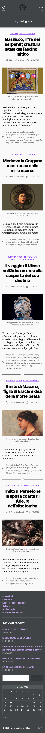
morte (39, 470)
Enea (36, 355)
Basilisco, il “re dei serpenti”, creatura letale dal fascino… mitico (23, 47)
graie (36, 239)
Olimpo (9, 473)
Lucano (9, 137)
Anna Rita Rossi (17, 60)
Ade (7, 355)
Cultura (14, 33)
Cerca (36, 678)
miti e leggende (27, 33)
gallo (38, 134)
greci (8, 468)
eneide (9, 357)
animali (9, 132)
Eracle (8, 239)
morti (36, 360)
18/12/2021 (34, 60)
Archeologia (8, 609)
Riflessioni (7, 596)
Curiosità (7, 599)
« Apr (6, 717)
